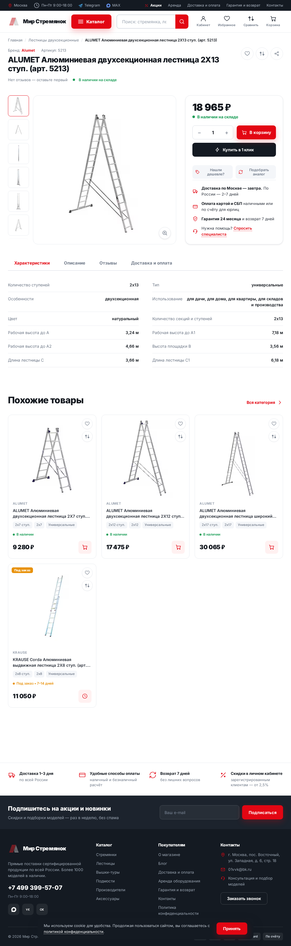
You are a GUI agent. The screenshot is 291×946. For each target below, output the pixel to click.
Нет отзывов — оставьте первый (38, 79)
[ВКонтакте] (28, 909)
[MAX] (13, 909)
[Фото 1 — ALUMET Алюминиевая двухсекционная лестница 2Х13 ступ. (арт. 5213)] (18, 105)
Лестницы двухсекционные (53, 40)
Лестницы (105, 863)
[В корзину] (85, 547)
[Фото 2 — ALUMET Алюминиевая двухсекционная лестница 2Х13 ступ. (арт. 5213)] (18, 129)
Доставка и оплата (203, 5)
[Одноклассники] (42, 909)
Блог (162, 863)
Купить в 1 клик (238, 149)
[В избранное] (247, 53)
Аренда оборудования (179, 881)
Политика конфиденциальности (178, 910)
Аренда (174, 5)
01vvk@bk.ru (239, 869)
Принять (232, 928)
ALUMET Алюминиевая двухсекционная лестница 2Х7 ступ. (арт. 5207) (49, 513)
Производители (110, 890)
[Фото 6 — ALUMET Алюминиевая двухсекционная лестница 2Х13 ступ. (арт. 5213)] (18, 225)
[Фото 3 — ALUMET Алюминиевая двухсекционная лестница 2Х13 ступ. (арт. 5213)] (18, 153)
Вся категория (261, 402)
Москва (20, 5)
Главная (15, 40)
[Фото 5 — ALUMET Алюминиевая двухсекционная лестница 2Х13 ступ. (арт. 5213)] (18, 201)
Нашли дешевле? (216, 172)
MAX (116, 5)
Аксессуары (107, 898)
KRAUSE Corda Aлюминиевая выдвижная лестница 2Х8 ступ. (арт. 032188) (50, 662)
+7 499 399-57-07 (35, 888)
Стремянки (106, 855)
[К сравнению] (262, 53)
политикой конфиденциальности (73, 931)
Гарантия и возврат (243, 5)
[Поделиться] (277, 53)
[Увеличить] (165, 233)
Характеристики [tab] (32, 263)
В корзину (260, 132)
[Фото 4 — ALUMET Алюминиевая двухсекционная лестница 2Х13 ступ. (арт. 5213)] (18, 177)
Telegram (92, 5)
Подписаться (263, 812)
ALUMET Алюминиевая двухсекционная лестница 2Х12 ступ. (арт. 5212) (144, 513)
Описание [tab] (74, 263)
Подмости (105, 881)
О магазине (169, 855)
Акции (156, 5)
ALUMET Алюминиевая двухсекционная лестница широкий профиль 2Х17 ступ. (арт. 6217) (236, 513)
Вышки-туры (108, 872)
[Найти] (181, 21)
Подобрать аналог (259, 172)
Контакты (275, 5)
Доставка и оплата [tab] (151, 263)
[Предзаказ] (85, 696)
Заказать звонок (244, 898)
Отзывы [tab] (108, 263)
